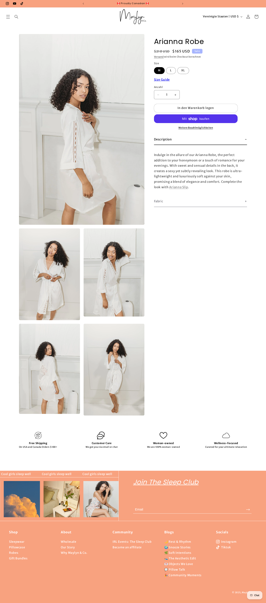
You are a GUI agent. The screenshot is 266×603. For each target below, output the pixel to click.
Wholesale (68, 541)
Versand (159, 57)
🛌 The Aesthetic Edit (180, 558)
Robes (13, 552)
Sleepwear (16, 541)
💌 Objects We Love (178, 564)
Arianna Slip (178, 187)
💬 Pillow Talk (174, 569)
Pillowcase (17, 547)
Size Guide (162, 80)
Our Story (68, 547)
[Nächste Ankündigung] (183, 3)
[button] (8, 16)
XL (183, 70)
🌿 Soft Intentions (177, 552)
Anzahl (158, 87)
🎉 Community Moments (183, 575)
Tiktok (226, 547)
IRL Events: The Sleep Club (132, 541)
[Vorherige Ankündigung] (83, 3)
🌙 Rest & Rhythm (177, 541)
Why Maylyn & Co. (74, 552)
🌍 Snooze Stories (177, 547)
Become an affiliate (127, 547)
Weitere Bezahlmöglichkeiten (195, 127)
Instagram (229, 541)
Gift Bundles (18, 558)
